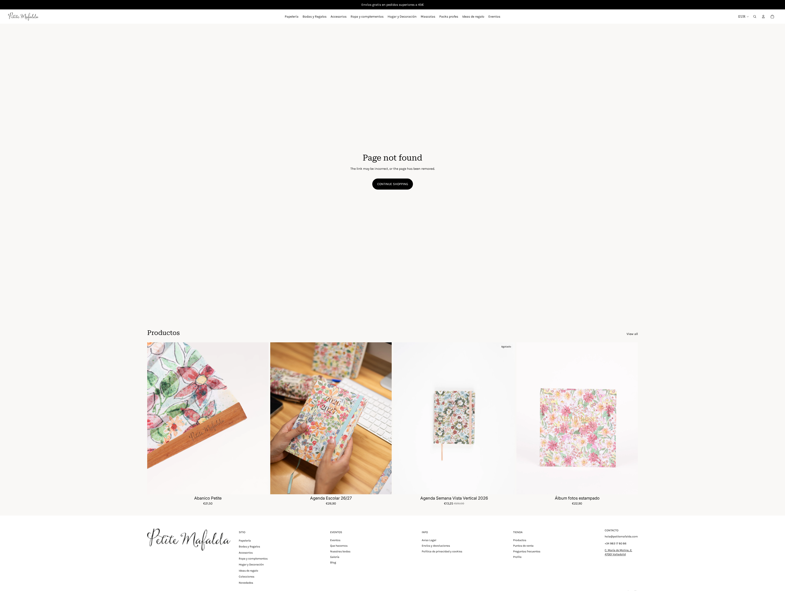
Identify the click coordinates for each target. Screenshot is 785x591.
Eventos (335, 540)
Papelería (245, 540)
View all (632, 334)
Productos (519, 540)
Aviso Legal (429, 540)
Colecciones (246, 576)
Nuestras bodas (340, 551)
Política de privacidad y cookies (442, 551)
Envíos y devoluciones (436, 545)
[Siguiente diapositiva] (262, 418)
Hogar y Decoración (251, 564)
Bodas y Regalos (249, 546)
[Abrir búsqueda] (754, 16)
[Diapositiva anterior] (153, 418)
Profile (517, 557)
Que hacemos (339, 545)
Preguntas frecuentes (526, 551)
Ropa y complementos (253, 558)
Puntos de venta (523, 545)
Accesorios (246, 552)
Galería (334, 557)
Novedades (246, 582)
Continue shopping (392, 184)
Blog (333, 562)
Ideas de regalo (248, 570)
